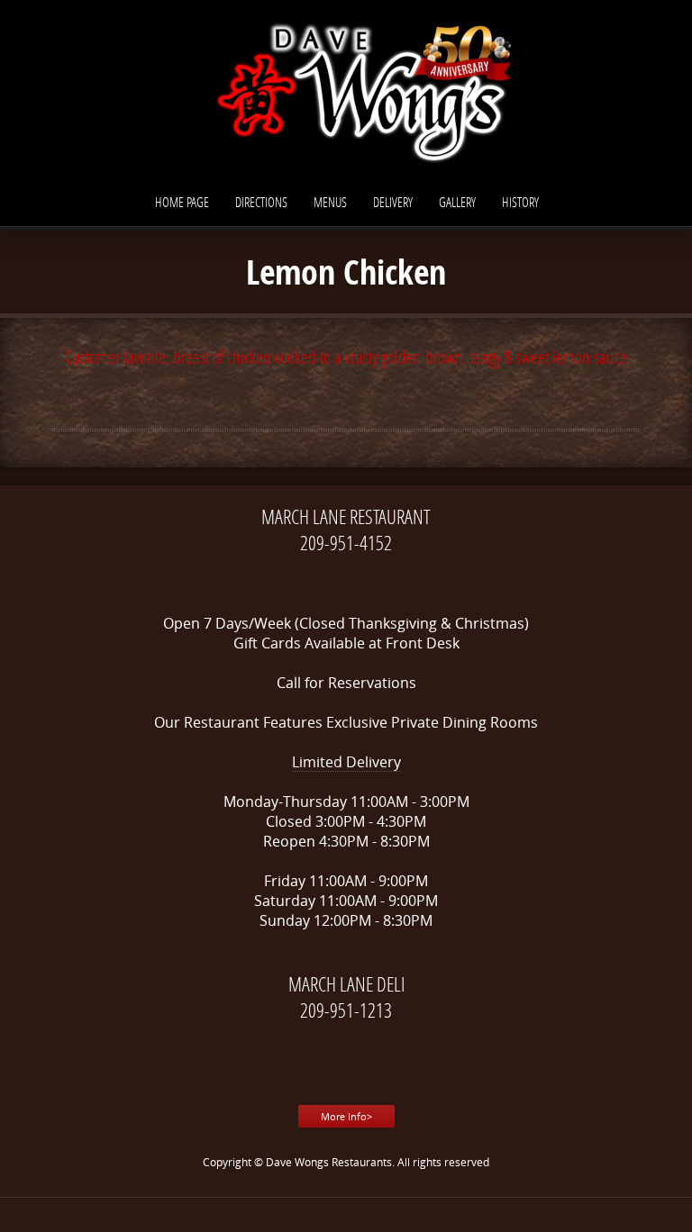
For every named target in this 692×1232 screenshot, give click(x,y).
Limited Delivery (346, 762)
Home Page (182, 202)
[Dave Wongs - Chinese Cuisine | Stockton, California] (346, 90)
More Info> (346, 1116)
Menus (330, 202)
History (520, 202)
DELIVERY (393, 202)
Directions (261, 202)
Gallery (457, 202)
